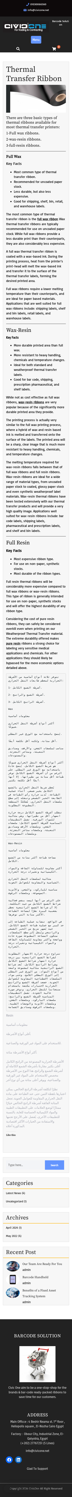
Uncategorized (14, 1201)
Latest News (13, 1193)
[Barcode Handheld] (13, 1279)
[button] (24, 1488)
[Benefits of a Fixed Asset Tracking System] (13, 1292)
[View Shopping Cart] (54, 49)
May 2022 (11, 1236)
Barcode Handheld (35, 1277)
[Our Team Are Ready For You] (13, 1266)
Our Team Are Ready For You (42, 1264)
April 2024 (12, 1227)
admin (26, 1270)
